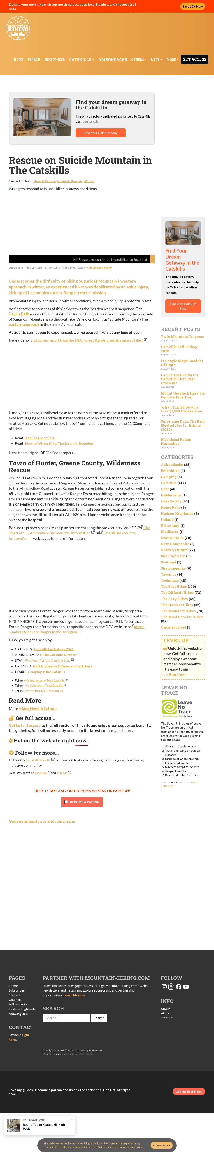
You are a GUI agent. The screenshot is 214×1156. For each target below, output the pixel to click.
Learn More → (74, 995)
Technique (170, 580)
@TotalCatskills (38, 760)
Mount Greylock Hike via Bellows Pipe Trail (183, 395)
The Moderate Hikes (178, 611)
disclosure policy (100, 267)
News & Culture (45, 181)
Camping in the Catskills (46, 672)
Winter (89, 181)
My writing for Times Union (44, 690)
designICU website (81, 1053)
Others (137, 60)
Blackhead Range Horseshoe (176, 441)
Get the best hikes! (189, 1091)
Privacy (165, 1013)
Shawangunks (173, 568)
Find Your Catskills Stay (100, 133)
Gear (165, 489)
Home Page (170, 507)
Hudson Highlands (177, 513)
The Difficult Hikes (177, 592)
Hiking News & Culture (38, 708)
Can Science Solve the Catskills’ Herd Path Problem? (180, 379)
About (165, 1009)
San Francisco (173, 556)
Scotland (168, 562)
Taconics (168, 574)
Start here (177, 674)
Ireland (167, 519)
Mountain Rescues (69, 181)
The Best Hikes (174, 586)
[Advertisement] (82, 377)
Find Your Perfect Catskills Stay (47, 660)
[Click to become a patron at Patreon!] (82, 802)
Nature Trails (172, 538)
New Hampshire (175, 544)
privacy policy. (135, 1147)
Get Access (194, 59)
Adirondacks (112, 59)
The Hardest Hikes (177, 605)
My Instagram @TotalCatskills (44, 680)
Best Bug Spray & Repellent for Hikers (62, 666)
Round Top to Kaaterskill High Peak (44, 1126)
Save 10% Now (193, 6)
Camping (169, 477)
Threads (61, 772)
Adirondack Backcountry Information (60, 533)
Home (18, 60)
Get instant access (25, 725)
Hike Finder (55, 60)
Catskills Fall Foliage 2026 (53, 649)
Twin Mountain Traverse (182, 336)
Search (34, 60)
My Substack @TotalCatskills (44, 685)
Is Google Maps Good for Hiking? (182, 363)
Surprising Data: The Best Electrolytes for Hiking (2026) (183, 425)
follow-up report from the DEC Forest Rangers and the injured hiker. (87, 340)
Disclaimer (167, 1017)
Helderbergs (171, 495)
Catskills (80, 59)
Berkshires (170, 470)
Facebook (41, 772)
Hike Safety (171, 501)
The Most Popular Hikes (182, 617)
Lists (155, 60)
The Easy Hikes (174, 599)
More (171, 60)
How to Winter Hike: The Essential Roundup (59, 443)
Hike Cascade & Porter (59, 654)
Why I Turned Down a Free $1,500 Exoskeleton (181, 409)
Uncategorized (173, 627)
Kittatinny (170, 525)
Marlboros (170, 531)
